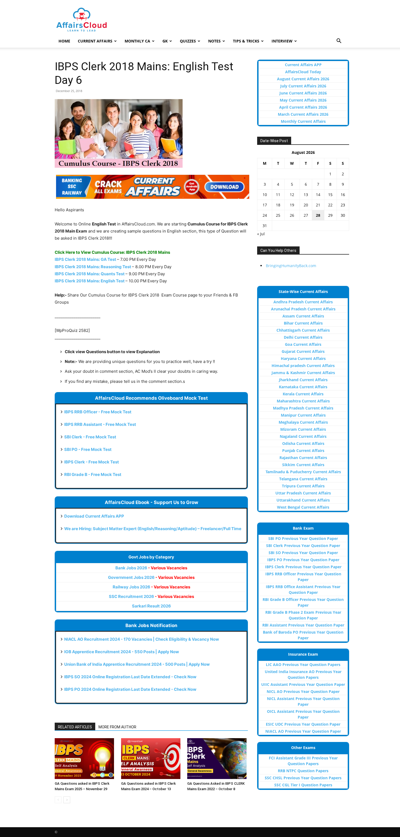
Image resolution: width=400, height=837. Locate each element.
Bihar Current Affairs (303, 323)
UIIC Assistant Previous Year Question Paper (303, 684)
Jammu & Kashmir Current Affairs (303, 372)
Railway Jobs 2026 (151, 586)
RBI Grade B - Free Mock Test (92, 474)
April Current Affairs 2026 (303, 107)
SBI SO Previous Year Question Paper (303, 552)
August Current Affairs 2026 (303, 78)
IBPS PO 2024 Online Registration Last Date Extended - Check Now (130, 689)
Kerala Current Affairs (303, 393)
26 (292, 215)
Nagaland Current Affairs (303, 436)
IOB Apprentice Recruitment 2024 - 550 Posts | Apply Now (121, 651)
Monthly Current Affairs (303, 121)
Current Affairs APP (303, 64)
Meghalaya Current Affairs (303, 422)
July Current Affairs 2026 (303, 85)
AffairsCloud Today (303, 71)
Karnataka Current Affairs (303, 386)
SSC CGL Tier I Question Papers (303, 784)
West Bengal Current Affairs (303, 507)
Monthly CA (137, 41)
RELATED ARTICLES (75, 727)
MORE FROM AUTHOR (117, 727)
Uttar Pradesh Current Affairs (303, 493)
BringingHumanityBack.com (291, 265)
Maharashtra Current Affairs (303, 401)
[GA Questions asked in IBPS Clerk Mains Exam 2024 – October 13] (151, 758)
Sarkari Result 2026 (151, 606)
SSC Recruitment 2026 (151, 596)
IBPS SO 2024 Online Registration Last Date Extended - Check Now (130, 676)
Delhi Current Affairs (303, 337)
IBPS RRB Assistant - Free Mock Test (100, 424)
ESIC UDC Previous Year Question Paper (303, 724)
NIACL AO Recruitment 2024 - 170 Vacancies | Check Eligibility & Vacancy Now (141, 639)
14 (318, 194)
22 (330, 204)
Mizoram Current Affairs (303, 429)
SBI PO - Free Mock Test (88, 449)
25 (278, 215)
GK (165, 41)
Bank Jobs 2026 (151, 567)
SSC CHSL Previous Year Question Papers (303, 777)
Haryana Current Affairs (303, 358)
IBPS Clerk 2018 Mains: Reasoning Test (93, 266)
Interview (282, 41)
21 (318, 204)
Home (64, 41)
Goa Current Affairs (303, 344)
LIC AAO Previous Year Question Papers (303, 664)
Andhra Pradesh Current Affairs (303, 301)
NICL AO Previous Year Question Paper (303, 691)
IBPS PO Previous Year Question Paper (303, 559)
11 (278, 194)
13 (306, 194)
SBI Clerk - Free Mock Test (90, 436)
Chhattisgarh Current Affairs (303, 330)
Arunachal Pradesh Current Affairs (303, 308)
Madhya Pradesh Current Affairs (303, 408)
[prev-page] (58, 799)
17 (265, 204)
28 (318, 215)
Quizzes (188, 41)
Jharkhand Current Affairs (303, 379)
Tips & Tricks (246, 41)
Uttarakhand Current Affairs (303, 500)
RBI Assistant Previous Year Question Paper (303, 625)
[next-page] (66, 799)
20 (306, 204)
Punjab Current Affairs (303, 450)
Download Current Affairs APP (94, 516)
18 (278, 204)
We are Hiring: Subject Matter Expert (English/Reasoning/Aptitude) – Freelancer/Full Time (152, 528)
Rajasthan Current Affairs (303, 457)
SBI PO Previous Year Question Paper (303, 538)
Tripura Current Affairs (303, 485)
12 (292, 194)
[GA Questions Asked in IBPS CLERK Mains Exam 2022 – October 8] (217, 758)
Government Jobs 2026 (151, 577)
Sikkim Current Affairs (303, 464)
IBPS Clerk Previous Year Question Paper (303, 566)
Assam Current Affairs (303, 316)
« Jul (261, 233)
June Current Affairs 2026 (303, 93)
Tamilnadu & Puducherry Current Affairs (303, 471)
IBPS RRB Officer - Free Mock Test (97, 411)
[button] (338, 41)
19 (292, 204)
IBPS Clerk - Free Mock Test (91, 462)
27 (306, 215)
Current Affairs (95, 41)
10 (265, 194)
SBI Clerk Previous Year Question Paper (303, 545)
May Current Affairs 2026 (303, 100)
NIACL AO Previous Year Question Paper (303, 731)
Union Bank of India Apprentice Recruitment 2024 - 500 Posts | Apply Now (137, 664)
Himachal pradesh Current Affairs (303, 365)
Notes (214, 41)
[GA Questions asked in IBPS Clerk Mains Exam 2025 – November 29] (85, 758)
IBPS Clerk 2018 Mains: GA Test (85, 259)
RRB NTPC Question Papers (303, 770)
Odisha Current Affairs (303, 443)
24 (265, 215)
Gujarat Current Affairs (303, 351)
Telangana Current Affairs (303, 478)
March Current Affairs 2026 (303, 114)
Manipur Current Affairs (303, 415)
